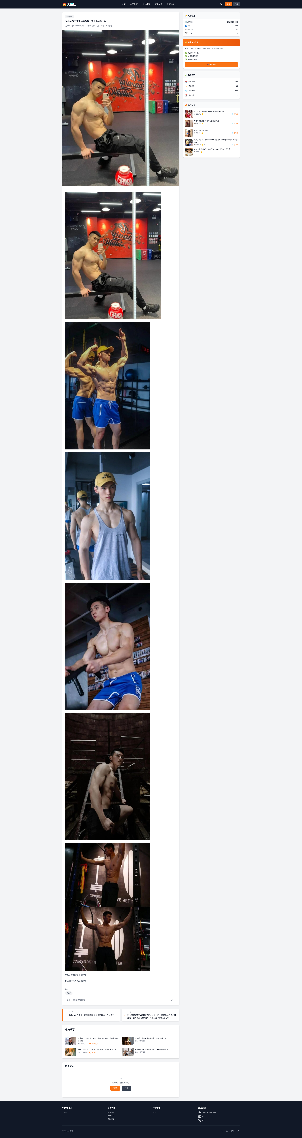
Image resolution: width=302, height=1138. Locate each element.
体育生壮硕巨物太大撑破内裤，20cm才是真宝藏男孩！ (213, 149)
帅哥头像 (171, 4)
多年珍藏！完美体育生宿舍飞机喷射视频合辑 (209, 111)
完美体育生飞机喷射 (201, 130)
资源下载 (111, 1119)
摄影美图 (158, 4)
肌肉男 (69, 993)
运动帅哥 (146, 4)
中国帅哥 (134, 4)
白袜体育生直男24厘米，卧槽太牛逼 (206, 121)
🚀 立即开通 (211, 64)
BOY (68, 26)
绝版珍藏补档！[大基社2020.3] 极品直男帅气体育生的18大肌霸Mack (216, 141)
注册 (236, 4)
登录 (228, 4)
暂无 (154, 1112)
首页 (124, 4)
